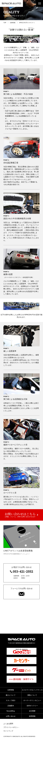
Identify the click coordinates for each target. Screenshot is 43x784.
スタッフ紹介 (10, 700)
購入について (10, 695)
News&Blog (11, 711)
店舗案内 (10, 706)
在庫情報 (10, 690)
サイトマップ (8, 731)
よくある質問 (8, 724)
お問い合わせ (10, 716)
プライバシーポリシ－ (11, 727)
